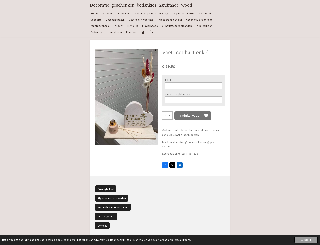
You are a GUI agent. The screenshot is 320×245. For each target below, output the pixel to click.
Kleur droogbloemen (177, 94)
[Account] (143, 32)
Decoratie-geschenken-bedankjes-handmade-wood (141, 5)
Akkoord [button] (306, 239)
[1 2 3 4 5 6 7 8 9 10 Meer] (167, 115)
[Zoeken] (151, 31)
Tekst (168, 80)
